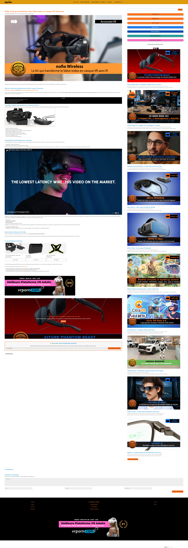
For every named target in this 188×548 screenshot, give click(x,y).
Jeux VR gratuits (161, 331)
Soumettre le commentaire (178, 491)
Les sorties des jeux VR (34, 90)
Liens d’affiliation (94, 506)
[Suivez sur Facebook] (156, 48)
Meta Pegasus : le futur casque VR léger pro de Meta (141, 207)
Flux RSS (32, 506)
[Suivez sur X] (158, 48)
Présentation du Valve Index (10, 90)
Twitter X (32, 504)
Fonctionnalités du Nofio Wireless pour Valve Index (14, 100)
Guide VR (149, 290)
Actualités (21, 13)
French (167, 547)
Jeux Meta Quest (156, 331)
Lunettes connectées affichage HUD (156, 454)
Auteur (155, 504)
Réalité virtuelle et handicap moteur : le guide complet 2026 (143, 289)
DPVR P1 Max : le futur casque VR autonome (139, 248)
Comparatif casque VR (25, 90)
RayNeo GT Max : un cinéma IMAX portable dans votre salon (143, 411)
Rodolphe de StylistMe (10, 13)
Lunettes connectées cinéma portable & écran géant (159, 86)
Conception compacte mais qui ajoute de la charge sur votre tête (16, 99)
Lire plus (63, 321)
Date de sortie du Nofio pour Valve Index (13, 101)
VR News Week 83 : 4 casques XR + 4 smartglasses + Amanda (143, 125)
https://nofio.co (24, 266)
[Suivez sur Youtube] (154, 48)
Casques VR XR (30, 13)
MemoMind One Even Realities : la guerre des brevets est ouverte (144, 166)
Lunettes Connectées (147, 86)
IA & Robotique (146, 372)
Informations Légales (94, 504)
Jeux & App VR (153, 290)
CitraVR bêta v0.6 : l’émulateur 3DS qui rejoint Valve (141, 330)
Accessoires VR (143, 249)
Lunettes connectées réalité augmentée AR (158, 413)
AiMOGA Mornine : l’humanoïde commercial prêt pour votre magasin (145, 370)
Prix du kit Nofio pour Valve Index (11, 102)
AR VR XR (25, 13)
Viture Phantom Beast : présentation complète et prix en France (63, 316)
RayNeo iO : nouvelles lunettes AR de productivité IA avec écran (144, 452)
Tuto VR (157, 290)
